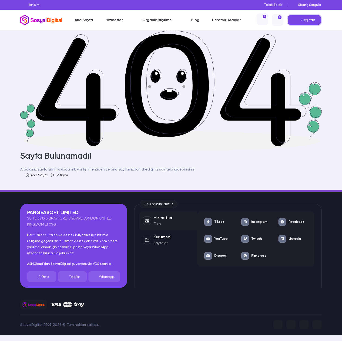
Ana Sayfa (39, 175)
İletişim (61, 175)
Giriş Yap (308, 20)
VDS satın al (102, 264)
